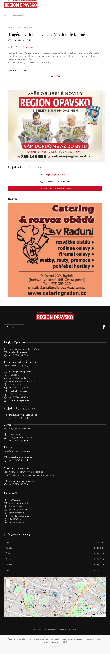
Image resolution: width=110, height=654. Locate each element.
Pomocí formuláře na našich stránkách (57, 188)
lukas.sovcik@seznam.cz (20, 400)
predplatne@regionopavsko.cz (57, 174)
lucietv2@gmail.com (18, 390)
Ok (55, 649)
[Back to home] (21, 4)
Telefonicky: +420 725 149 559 (57, 181)
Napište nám (16, 327)
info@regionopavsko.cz (20, 352)
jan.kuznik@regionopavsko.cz (22, 381)
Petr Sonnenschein (72, 629)
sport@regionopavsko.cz (20, 437)
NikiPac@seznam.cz (18, 522)
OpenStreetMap (99, 616)
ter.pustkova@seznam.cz (20, 456)
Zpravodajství (29, 47)
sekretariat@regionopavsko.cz (23, 481)
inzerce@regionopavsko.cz (21, 371)
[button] (104, 4)
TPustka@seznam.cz (18, 509)
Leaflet (88, 616)
